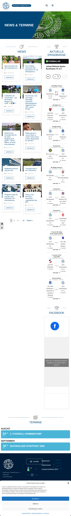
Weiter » (30, 220)
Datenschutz (46, 465)
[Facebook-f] (28, 468)
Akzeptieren (35, 498)
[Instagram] (31, 468)
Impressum (46, 513)
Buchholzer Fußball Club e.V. (21, 5)
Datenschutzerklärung (37, 513)
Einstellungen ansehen (35, 509)
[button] (68, 483)
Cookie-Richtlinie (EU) (50, 469)
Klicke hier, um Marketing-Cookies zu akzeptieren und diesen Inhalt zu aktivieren (56, 363)
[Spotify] (28, 470)
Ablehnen (35, 504)
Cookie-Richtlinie (26, 513)
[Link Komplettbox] (11, 69)
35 (23, 220)
